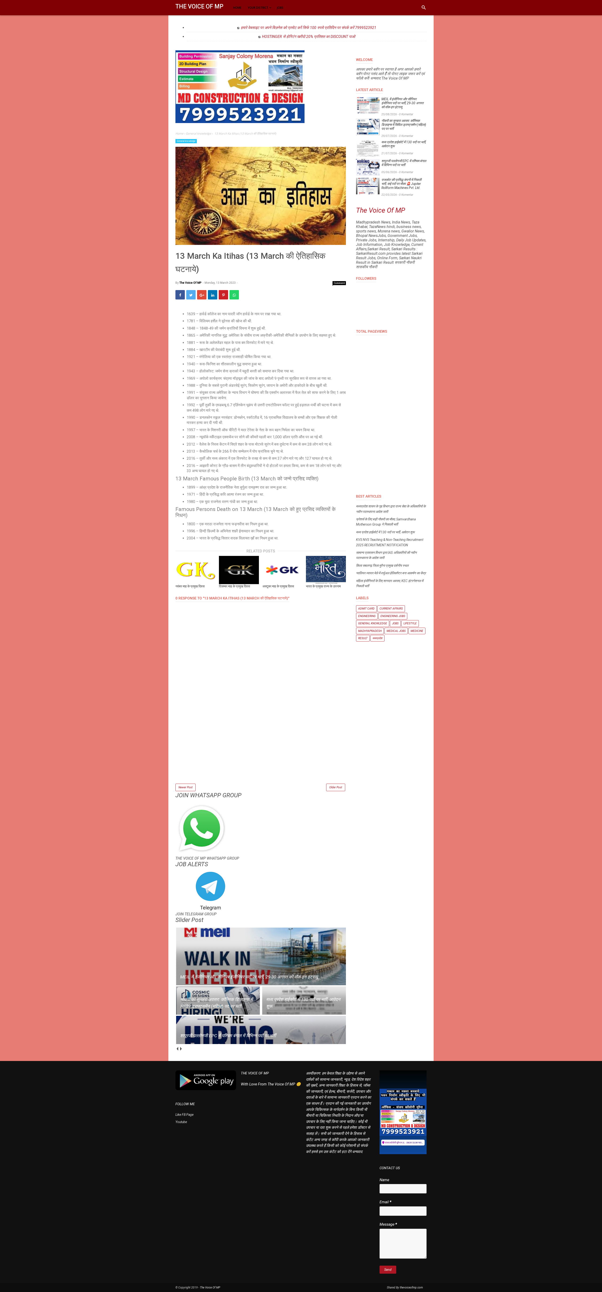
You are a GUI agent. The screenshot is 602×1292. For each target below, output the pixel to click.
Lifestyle (410, 623)
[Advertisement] (260, 750)
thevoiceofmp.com (411, 1287)
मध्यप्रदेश (377, 638)
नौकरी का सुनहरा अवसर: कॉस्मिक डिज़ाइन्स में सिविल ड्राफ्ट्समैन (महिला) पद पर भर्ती (403, 125)
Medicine (417, 631)
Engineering (367, 616)
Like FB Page (184, 1115)
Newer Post (185, 787)
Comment (339, 283)
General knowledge (186, 141)
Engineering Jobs (392, 616)
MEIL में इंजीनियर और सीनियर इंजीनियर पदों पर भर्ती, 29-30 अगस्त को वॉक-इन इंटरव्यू (402, 103)
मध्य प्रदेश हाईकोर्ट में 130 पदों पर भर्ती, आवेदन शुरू (403, 144)
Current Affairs (391, 608)
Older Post (335, 787)
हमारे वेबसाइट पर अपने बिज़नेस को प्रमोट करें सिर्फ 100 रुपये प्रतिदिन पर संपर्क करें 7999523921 (308, 27)
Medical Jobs (396, 631)
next (180, 1049)
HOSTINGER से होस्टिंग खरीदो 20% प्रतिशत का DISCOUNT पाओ (308, 36)
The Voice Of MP (199, 6)
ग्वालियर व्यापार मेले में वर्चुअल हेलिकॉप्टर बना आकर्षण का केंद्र (391, 573)
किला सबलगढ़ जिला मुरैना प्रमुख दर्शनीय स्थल (382, 565)
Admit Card (366, 608)
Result (363, 638)
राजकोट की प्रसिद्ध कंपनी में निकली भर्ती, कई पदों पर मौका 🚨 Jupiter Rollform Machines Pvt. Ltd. (401, 184)
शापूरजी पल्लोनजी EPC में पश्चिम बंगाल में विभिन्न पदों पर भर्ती (403, 163)
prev (177, 1049)
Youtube (181, 1122)
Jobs (395, 623)
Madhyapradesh (370, 631)
